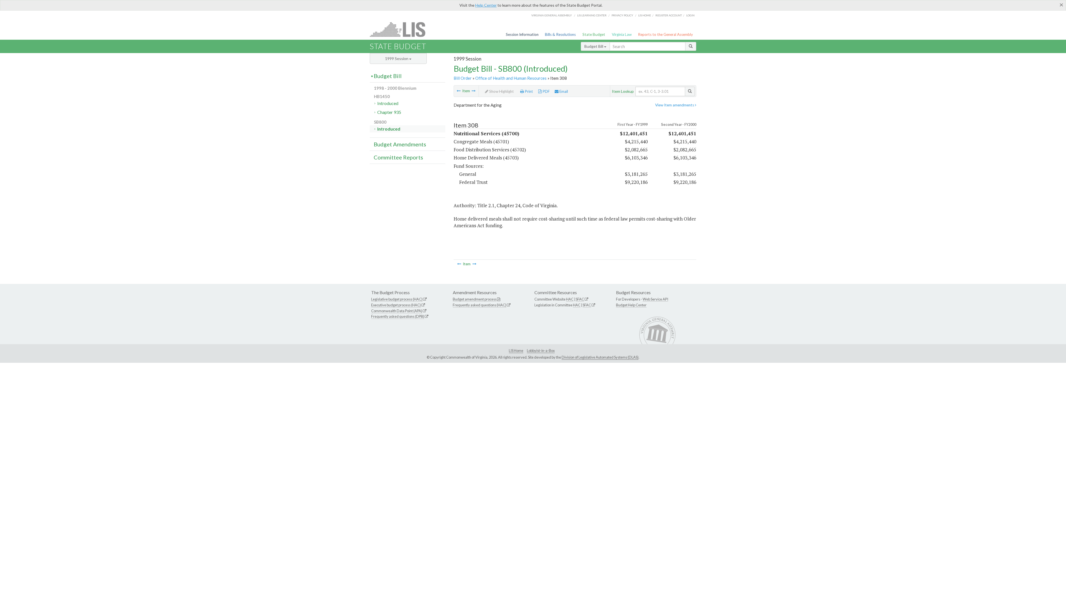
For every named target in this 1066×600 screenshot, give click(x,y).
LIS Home (516, 350)
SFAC (580, 299)
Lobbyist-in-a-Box (541, 350)
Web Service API (655, 299)
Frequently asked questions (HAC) (479, 305)
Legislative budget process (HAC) (397, 299)
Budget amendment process (475, 299)
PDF (546, 91)
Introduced (387, 103)
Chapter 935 (389, 112)
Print (528, 91)
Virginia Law (622, 34)
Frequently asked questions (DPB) (397, 316)
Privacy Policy (622, 15)
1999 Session (397, 58)
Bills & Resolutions (560, 34)
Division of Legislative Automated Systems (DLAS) (600, 357)
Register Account (668, 15)
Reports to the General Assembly (665, 34)
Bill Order (463, 78)
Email (563, 91)
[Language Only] (474, 91)
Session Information (522, 34)
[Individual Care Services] (459, 91)
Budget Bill (594, 46)
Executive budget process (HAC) (396, 305)
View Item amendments (675, 105)
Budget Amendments (400, 144)
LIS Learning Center (592, 15)
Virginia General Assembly (551, 15)
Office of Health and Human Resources (511, 78)
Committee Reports (398, 157)
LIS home (644, 15)
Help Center (486, 5)
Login (690, 15)
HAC (570, 299)
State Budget (593, 34)
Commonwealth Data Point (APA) (396, 311)
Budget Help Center (631, 305)
